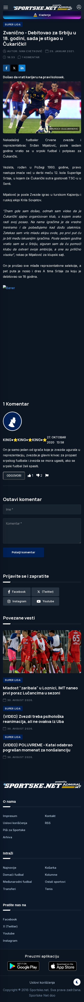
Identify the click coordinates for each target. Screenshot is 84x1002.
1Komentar (31, 57)
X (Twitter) (10, 926)
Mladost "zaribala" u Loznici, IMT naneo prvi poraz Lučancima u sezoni (40, 690)
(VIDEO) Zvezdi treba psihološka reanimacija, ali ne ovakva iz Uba (33, 719)
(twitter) (48, 591)
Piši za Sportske (14, 830)
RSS (48, 823)
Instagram (10, 940)
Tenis (49, 889)
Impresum (10, 816)
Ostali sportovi (55, 882)
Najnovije (9, 867)
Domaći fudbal (13, 875)
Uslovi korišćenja (15, 823)
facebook (19, 591)
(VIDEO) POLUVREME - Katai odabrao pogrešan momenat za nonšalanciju (37, 747)
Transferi (9, 889)
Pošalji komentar (23, 552)
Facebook (10, 919)
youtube (48, 601)
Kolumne (51, 875)
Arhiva (7, 837)
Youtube (8, 933)
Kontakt (50, 816)
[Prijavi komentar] (47, 475)
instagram (19, 601)
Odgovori (14, 475)
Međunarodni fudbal (17, 882)
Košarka (50, 867)
